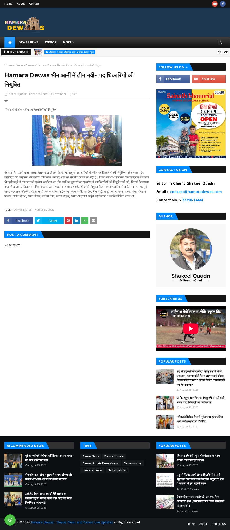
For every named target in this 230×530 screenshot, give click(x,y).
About (21, 4)
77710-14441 (192, 200)
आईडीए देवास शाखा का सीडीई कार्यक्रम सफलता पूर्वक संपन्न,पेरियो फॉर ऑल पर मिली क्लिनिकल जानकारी (48, 498)
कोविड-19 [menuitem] (50, 42)
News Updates (117, 470)
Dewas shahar (23, 209)
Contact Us (219, 524)
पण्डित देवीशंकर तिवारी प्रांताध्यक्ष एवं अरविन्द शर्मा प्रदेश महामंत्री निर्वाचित (200, 419)
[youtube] (215, 4)
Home (8, 4)
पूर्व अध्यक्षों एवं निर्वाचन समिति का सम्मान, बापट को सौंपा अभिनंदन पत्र (141, 52)
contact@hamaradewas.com (196, 191)
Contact (34, 4)
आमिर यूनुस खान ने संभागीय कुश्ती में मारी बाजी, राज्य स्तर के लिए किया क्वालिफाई (201, 400)
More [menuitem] (67, 42)
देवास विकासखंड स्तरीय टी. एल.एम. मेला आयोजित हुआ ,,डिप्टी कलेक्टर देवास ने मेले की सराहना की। (200, 501)
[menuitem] (9, 42)
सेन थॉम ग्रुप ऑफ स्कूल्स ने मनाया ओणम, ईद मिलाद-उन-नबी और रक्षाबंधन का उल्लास (48, 477)
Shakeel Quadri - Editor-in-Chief (27, 94)
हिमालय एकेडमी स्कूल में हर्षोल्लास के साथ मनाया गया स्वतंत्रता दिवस (198, 458)
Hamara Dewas (24, 65)
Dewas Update (113, 456)
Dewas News (91, 456)
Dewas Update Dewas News (100, 463)
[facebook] (223, 4)
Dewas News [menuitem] (28, 42)
